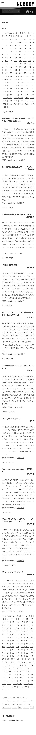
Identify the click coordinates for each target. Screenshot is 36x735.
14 (6, 39)
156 (27, 104)
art (14, 697)
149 (21, 101)
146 (5, 101)
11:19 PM (21, 160)
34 (3, 631)
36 (11, 48)
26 (29, 42)
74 (24, 64)
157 (32, 104)
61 (29, 57)
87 (20, 70)
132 (27, 91)
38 (20, 48)
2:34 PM (20, 561)
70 (6, 64)
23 (15, 42)
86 (15, 70)
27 (3, 628)
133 (32, 91)
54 (29, 54)
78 (11, 67)
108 (27, 79)
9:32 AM (20, 458)
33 (29, 45)
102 (27, 76)
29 (11, 45)
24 (20, 42)
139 (32, 94)
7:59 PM (20, 508)
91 (6, 73)
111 (10, 82)
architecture (7, 697)
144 (27, 98)
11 (25, 36)
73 (20, 64)
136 (16, 94)
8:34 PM (20, 203)
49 (6, 54)
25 (24, 42)
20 (3, 625)
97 (3, 659)
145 (32, 98)
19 (29, 39)
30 (15, 45)
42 (6, 51)
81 (24, 67)
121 (32, 85)
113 (21, 82)
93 (15, 73)
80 (20, 67)
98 (6, 76)
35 (6, 48)
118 (16, 85)
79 (15, 67)
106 (16, 79)
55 (3, 640)
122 (5, 88)
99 (10, 76)
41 (3, 634)
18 (24, 39)
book (19, 697)
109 (32, 79)
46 (24, 51)
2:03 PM (20, 253)
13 (3, 622)
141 (10, 98)
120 (27, 85)
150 (27, 101)
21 (6, 42)
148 (16, 101)
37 (15, 48)
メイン (4, 28)
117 (10, 85)
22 (11, 42)
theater (25, 707)
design (18, 701)
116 (5, 85)
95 (24, 73)
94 (20, 73)
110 (5, 82)
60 (24, 57)
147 (10, 101)
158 (5, 107)
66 (20, 61)
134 (5, 94)
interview (6, 704)
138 (27, 94)
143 (21, 98)
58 (15, 57)
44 (15, 51)
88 (24, 70)
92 (11, 73)
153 (10, 104)
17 (20, 39)
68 (29, 61)
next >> (15, 33)
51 (15, 54)
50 (11, 54)
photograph (7, 707)
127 (32, 88)
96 (29, 73)
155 (21, 104)
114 (27, 82)
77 (6, 67)
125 (21, 88)
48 (3, 637)
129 (10, 91)
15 (11, 39)
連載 (31, 707)
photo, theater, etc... (24, 704)
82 (29, 67)
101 (21, 76)
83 (3, 653)
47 (29, 51)
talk (20, 707)
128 (5, 91)
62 (3, 643)
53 (24, 54)
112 (16, 82)
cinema (25, 697)
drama (25, 701)
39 (24, 48)
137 (21, 94)
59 (20, 57)
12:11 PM (21, 354)
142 (16, 98)
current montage (8, 701)
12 (29, 36)
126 (27, 88)
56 (6, 57)
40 (29, 48)
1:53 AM (20, 301)
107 (21, 79)
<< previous (7, 33)
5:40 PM (20, 407)
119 (21, 85)
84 (6, 70)
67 (24, 61)
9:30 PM (20, 611)
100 (16, 76)
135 (10, 94)
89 (29, 70)
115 (32, 82)
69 (3, 647)
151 (32, 101)
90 (3, 656)
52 (20, 54)
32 (24, 45)
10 (20, 36)
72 (15, 64)
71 (11, 64)
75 (29, 64)
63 (6, 61)
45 (20, 51)
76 (3, 650)
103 (32, 76)
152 (5, 104)
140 (5, 98)
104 (5, 79)
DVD (30, 701)
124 (16, 88)
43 (11, 51)
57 (11, 57)
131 (21, 91)
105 (10, 79)
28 (6, 45)
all (9, 107)
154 (16, 104)
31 (20, 45)
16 (15, 39)
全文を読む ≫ (9, 157)
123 (10, 88)
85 (11, 70)
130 (16, 91)
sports (15, 707)
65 (15, 61)
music (13, 704)
